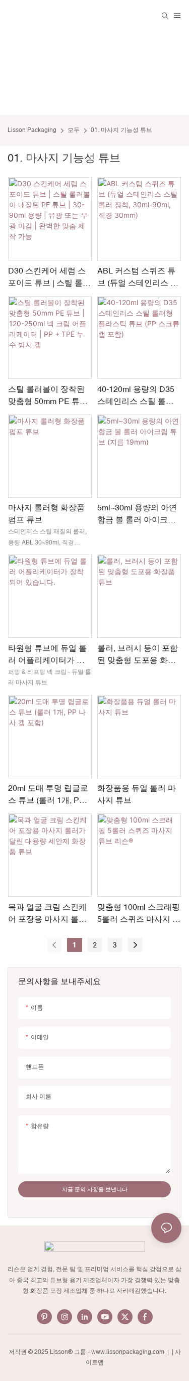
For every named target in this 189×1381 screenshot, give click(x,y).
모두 (74, 129)
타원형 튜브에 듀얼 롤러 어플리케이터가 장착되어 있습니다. (47, 654)
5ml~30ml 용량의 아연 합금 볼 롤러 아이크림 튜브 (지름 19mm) (137, 514)
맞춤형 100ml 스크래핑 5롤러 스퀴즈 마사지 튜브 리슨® (138, 913)
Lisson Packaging (32, 129)
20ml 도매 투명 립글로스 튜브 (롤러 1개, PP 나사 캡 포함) (48, 794)
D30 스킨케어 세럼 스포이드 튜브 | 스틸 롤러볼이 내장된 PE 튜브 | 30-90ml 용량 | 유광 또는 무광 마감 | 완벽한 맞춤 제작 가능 (49, 277)
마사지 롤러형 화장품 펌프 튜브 (46, 513)
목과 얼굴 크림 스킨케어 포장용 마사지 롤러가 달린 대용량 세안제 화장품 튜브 (47, 913)
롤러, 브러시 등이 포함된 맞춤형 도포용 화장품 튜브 (137, 654)
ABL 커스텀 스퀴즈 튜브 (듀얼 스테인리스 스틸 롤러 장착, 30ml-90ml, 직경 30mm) (137, 277)
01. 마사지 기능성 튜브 (121, 129)
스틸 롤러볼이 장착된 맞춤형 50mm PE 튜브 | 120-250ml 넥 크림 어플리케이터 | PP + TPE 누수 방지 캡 (49, 395)
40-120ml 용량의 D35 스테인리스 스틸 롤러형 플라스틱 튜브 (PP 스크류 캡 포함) (135, 395)
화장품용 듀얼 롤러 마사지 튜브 (136, 793)
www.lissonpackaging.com (128, 1351)
